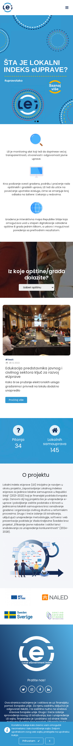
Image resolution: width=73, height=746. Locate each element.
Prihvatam (29, 741)
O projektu (36, 475)
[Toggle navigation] (66, 7)
